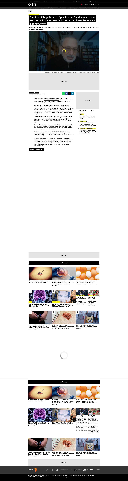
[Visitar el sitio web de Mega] (66, 470)
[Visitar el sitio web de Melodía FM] (85, 470)
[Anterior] (29, 1)
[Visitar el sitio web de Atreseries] (71, 470)
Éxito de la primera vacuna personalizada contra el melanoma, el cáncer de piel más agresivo (63, 326)
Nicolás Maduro (60, 1)
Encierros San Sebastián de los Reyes (70, 1)
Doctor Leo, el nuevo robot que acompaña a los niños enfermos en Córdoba (86, 326)
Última (85, 4)
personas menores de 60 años (51, 100)
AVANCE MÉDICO (56, 302)
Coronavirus (39, 149)
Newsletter (95, 8)
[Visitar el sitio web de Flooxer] (98, 470)
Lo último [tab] (91, 111)
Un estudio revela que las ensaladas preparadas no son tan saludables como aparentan (88, 124)
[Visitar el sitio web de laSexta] (52, 470)
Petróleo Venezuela (52, 1)
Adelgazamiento (80, 295)
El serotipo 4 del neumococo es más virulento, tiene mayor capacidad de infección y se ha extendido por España (63, 283)
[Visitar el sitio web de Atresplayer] (91, 470)
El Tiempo (96, 1)
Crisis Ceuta (91, 295)
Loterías (50, 8)
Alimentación (83, 121)
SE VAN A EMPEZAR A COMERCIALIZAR (88, 128)
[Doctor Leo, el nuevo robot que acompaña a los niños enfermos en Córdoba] (87, 317)
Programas (68, 8)
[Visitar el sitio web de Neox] (57, 470)
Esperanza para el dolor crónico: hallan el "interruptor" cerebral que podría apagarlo (39, 305)
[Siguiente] (99, 1)
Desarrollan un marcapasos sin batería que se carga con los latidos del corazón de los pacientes (62, 305)
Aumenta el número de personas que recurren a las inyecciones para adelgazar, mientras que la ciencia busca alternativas (39, 326)
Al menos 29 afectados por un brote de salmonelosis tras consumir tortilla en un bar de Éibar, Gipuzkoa (86, 282)
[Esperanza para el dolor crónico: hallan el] (40, 296)
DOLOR (30, 302)
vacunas (32, 149)
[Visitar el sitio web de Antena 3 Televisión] (48, 470)
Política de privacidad (72, 475)
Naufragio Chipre (45, 1)
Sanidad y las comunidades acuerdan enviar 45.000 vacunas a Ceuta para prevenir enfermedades (92, 301)
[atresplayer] (92, 4)
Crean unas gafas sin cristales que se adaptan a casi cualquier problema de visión (88, 131)
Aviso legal (65, 475)
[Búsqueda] (98, 4)
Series (86, 8)
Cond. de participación (90, 475)
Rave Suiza (39, 1)
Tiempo (59, 8)
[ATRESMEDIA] (32, 469)
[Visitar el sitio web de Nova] (62, 470)
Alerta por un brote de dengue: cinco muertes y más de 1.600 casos (87, 117)
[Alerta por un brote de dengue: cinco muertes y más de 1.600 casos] (40, 273)
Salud (64, 382)
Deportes (41, 8)
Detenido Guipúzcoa (89, 1)
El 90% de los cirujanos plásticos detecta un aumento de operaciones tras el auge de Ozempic (81, 300)
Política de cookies (81, 475)
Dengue (81, 114)
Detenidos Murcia (81, 1)
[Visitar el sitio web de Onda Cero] (76, 470)
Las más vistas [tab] (82, 111)
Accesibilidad (65, 477)
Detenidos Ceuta (33, 1)
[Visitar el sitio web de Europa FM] (80, 470)
